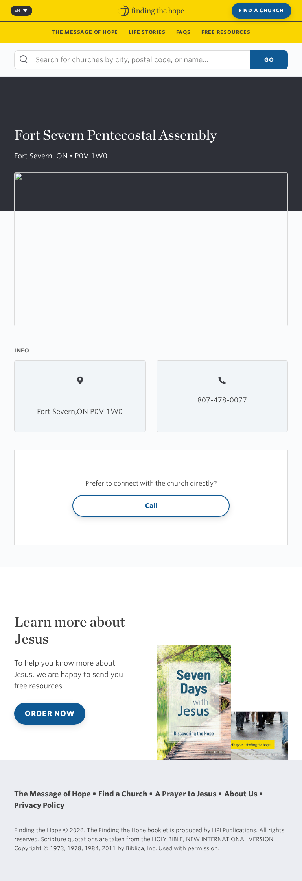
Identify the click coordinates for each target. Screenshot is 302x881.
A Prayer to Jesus (186, 794)
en (17, 10)
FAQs (183, 32)
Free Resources (225, 32)
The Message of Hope (85, 32)
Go (269, 59)
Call (151, 506)
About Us (241, 794)
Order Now (50, 713)
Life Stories (147, 32)
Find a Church (261, 10)
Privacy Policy (39, 805)
